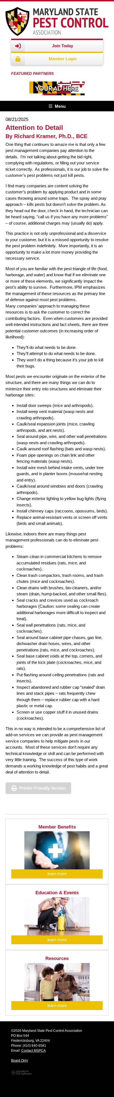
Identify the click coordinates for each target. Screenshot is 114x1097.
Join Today (62, 45)
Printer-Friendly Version (42, 788)
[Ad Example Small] (57, 88)
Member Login (63, 58)
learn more (57, 873)
